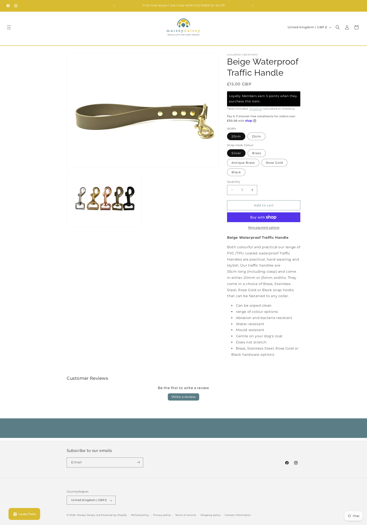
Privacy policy (162, 515)
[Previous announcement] (114, 6)
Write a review (183, 397)
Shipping (255, 108)
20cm (236, 136)
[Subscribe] (138, 462)
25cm (256, 136)
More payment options (263, 227)
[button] (9, 27)
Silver (236, 153)
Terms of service (185, 515)
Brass (256, 153)
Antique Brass (243, 162)
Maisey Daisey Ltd (88, 515)
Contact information (238, 515)
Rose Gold (274, 162)
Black (236, 172)
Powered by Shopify (114, 515)
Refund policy (140, 515)
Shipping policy (210, 515)
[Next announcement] (252, 6)
